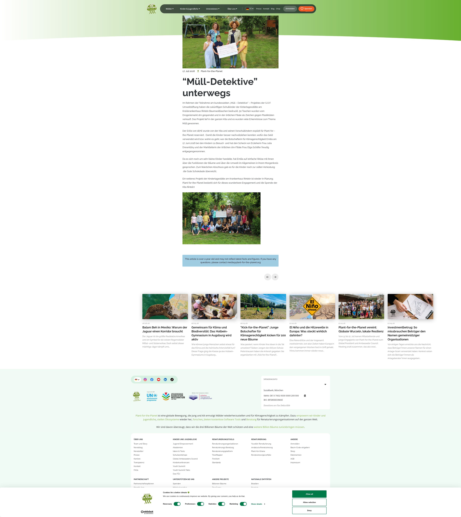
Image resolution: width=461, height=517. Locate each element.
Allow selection (309, 502)
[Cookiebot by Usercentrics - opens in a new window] (147, 512)
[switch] (200, 504)
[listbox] (296, 384)
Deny (309, 510)
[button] (169, 8)
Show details (256, 504)
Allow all (309, 494)
